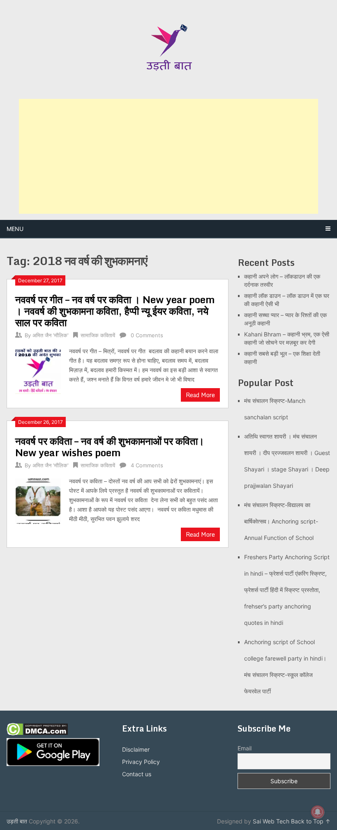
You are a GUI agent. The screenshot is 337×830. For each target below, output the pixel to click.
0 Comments (147, 335)
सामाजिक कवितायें (98, 335)
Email (245, 748)
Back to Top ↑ (310, 821)
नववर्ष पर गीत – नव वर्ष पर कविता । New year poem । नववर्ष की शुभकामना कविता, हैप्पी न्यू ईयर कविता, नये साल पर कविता (115, 310)
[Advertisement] (168, 156)
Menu (15, 228)
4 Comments (147, 465)
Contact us (136, 774)
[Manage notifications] (317, 812)
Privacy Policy (141, 761)
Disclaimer (136, 749)
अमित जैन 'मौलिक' (50, 335)
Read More (200, 395)
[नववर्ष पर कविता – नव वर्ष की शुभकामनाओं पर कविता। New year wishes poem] (38, 500)
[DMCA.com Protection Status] (37, 733)
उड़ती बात (17, 821)
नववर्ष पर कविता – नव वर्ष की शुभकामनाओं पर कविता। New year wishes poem (109, 446)
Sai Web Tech (271, 821)
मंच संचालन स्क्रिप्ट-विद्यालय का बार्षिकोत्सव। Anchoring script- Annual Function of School (281, 521)
